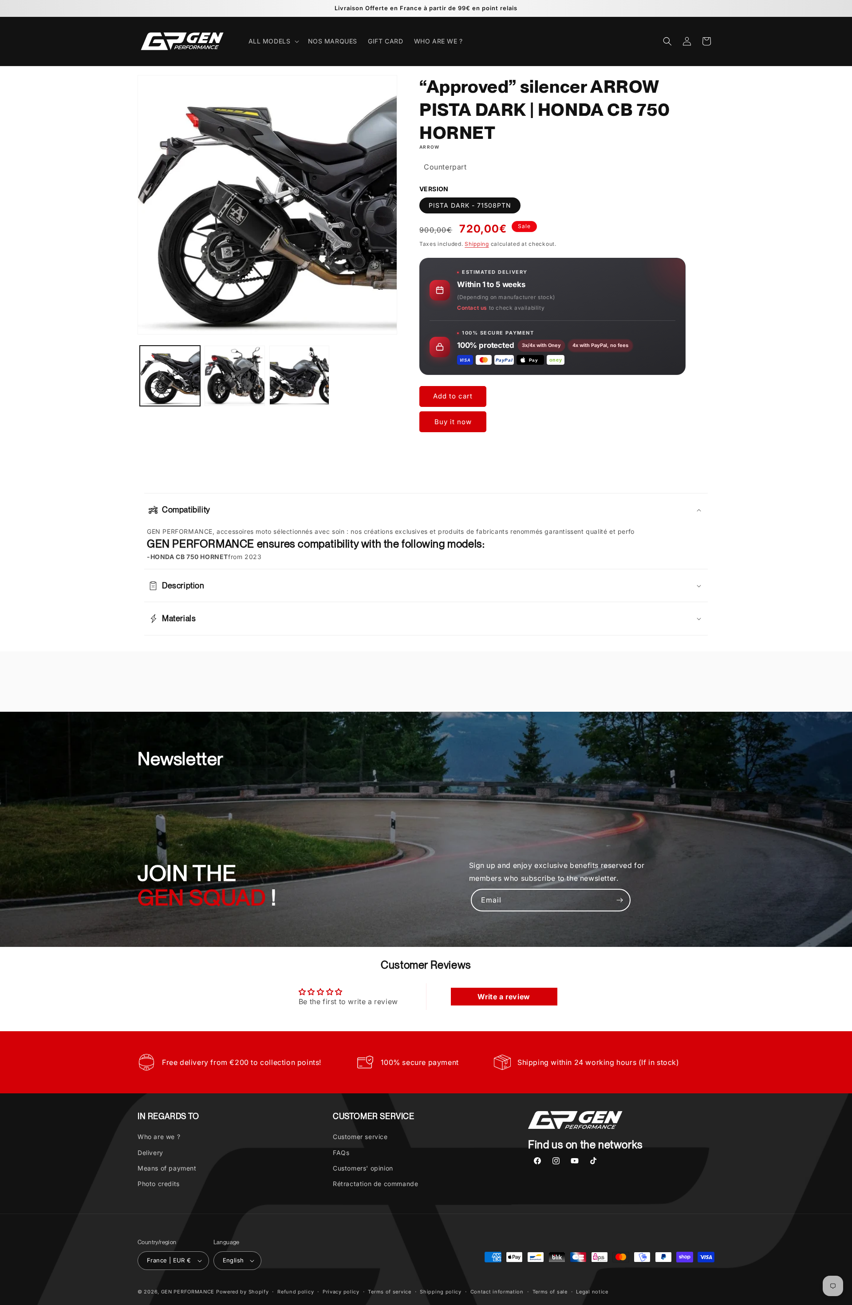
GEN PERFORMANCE (188, 1292)
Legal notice (592, 1291)
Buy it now (453, 422)
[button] (273, 41)
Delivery (150, 1152)
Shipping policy (441, 1291)
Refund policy (295, 1291)
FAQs (341, 1152)
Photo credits (159, 1183)
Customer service (360, 1136)
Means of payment (167, 1168)
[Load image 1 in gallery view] (170, 376)
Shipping (477, 244)
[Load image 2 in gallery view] (235, 376)
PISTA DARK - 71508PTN (470, 205)
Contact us (472, 307)
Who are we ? (159, 1136)
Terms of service (389, 1291)
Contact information (497, 1291)
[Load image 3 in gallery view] (299, 376)
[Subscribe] (619, 900)
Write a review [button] (503, 996)
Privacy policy (341, 1291)
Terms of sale (550, 1291)
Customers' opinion (363, 1168)
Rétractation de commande (375, 1183)
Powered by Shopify (242, 1292)
